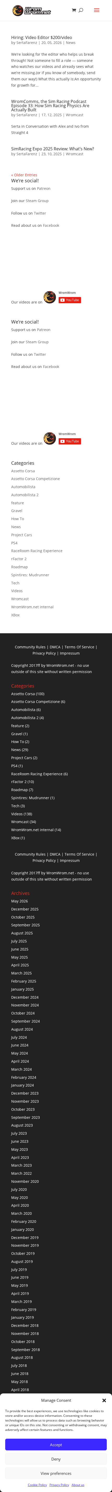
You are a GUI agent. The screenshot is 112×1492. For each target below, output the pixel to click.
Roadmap (19, 566)
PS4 (14, 542)
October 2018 (23, 1341)
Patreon (44, 188)
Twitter (40, 213)
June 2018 (19, 1373)
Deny (56, 1459)
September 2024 (25, 1021)
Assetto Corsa (23, 470)
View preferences (56, 1473)
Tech (15, 582)
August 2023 (22, 1125)
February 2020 (23, 1221)
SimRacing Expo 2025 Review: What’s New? (52, 149)
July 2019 (19, 1269)
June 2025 (19, 949)
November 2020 (25, 1181)
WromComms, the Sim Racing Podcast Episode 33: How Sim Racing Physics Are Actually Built (50, 106)
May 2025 (19, 957)
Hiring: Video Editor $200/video (41, 37)
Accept (56, 1444)
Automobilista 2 (25, 494)
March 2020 (21, 1213)
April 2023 (20, 1157)
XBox (15, 614)
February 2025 (23, 981)
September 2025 (25, 924)
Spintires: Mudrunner (30, 574)
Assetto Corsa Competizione (35, 478)
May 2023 (19, 1149)
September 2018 (25, 1349)
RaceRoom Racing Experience (37, 550)
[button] (104, 1400)
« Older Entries (24, 174)
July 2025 (19, 941)
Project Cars (21, 534)
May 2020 (19, 1197)
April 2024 (20, 1061)
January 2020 (22, 1229)
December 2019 (25, 1237)
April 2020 (20, 1205)
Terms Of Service (79, 646)
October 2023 (23, 1109)
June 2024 (19, 1045)
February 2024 (23, 1077)
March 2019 (21, 1301)
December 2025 (25, 909)
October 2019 (23, 1253)
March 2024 (21, 1069)
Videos (17, 590)
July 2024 (19, 1037)
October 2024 (23, 1013)
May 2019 (19, 1285)
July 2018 (19, 1365)
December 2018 (25, 1325)
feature (17, 502)
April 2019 (20, 1293)
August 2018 (22, 1357)
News (71, 42)
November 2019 (25, 1245)
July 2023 (19, 1133)
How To (17, 518)
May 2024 (19, 1053)
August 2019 (22, 1261)
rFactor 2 (19, 558)
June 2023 (19, 1141)
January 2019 (22, 1317)
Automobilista (23, 486)
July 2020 (19, 1189)
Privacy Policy (59, 1485)
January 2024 (22, 1085)
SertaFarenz (26, 42)
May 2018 (19, 1381)
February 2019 (23, 1309)
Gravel (16, 510)
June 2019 (19, 1277)
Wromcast (74, 114)
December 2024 (25, 997)
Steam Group (37, 200)
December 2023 (25, 1093)
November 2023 (25, 1101)
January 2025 (22, 989)
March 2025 (21, 973)
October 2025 (23, 917)
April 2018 (20, 1389)
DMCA (55, 646)
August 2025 (22, 933)
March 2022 (21, 1173)
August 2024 (22, 1029)
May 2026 (19, 901)
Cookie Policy (37, 1485)
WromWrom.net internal (32, 606)
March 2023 (21, 1165)
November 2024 (25, 1005)
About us (78, 1485)
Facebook (51, 225)
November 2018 (25, 1333)
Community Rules (30, 646)
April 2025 (20, 965)
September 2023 (25, 1117)
